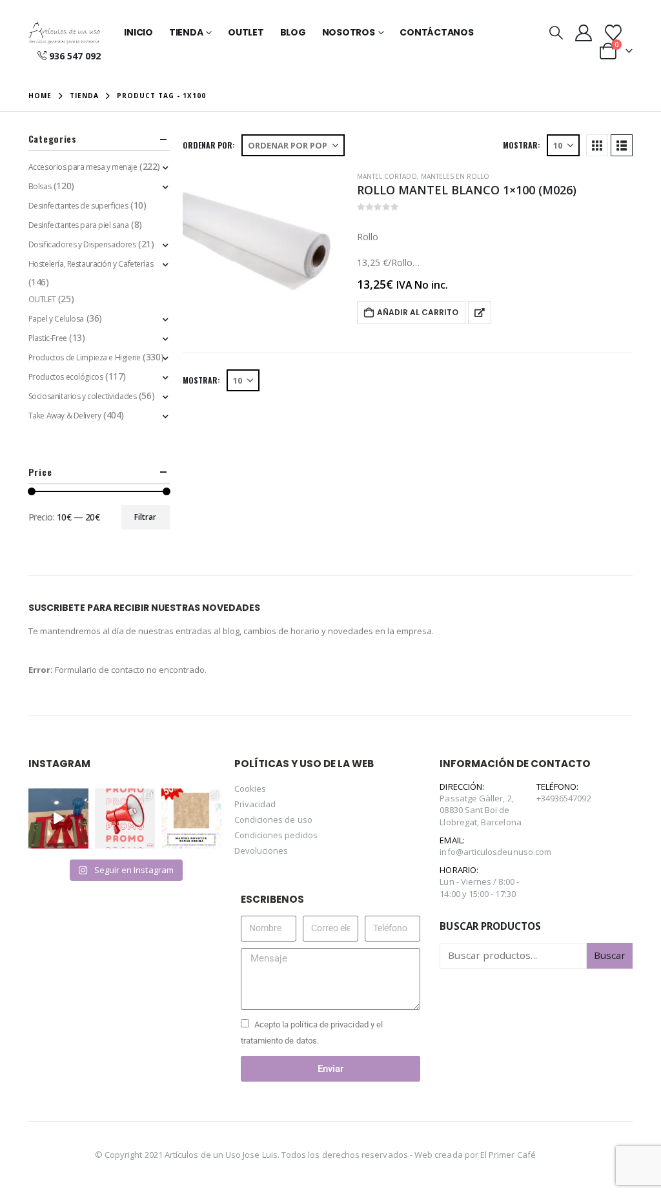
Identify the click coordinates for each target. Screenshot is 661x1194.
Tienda (186, 32)
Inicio (138, 32)
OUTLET (42, 299)
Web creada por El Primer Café (475, 1154)
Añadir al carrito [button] (417, 312)
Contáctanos (436, 32)
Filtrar (145, 516)
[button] (556, 32)
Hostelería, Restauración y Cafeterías (90, 263)
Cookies (250, 788)
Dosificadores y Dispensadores (82, 244)
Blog (293, 32)
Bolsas (39, 186)
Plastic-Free (47, 338)
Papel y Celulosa (56, 318)
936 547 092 (75, 56)
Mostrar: (521, 144)
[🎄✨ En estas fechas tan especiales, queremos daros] (58, 818)
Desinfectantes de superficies (78, 205)
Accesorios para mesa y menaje (82, 166)
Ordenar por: (209, 144)
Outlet (246, 32)
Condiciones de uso (273, 819)
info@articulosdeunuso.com (495, 852)
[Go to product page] (263, 250)
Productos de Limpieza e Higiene (84, 357)
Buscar (609, 955)
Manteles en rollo (455, 176)
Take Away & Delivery (64, 415)
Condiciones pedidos (276, 835)
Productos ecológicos (65, 376)
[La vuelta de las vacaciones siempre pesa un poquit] (191, 818)
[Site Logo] (64, 32)
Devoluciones (261, 850)
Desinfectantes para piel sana (78, 225)
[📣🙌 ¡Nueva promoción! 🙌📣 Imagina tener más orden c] (125, 818)
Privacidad (255, 804)
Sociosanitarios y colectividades (82, 396)
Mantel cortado (387, 176)
